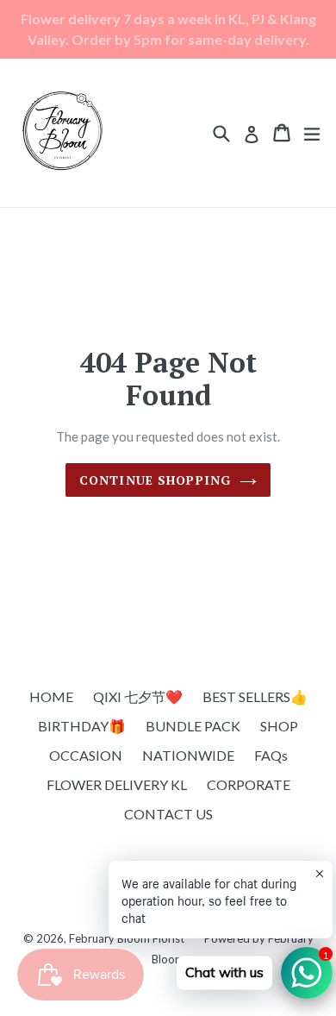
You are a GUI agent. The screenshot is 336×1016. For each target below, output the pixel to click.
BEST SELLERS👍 (255, 696)
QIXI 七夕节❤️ (138, 696)
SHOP (279, 726)
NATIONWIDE (188, 755)
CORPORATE (248, 784)
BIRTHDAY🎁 (82, 726)
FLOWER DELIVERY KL (117, 784)
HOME (51, 696)
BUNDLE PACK (193, 726)
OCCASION (85, 755)
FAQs (271, 755)
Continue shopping (155, 480)
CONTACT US (168, 814)
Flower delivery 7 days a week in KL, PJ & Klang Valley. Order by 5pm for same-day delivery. (168, 28)
